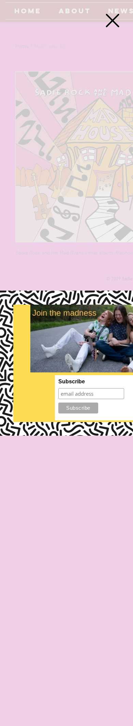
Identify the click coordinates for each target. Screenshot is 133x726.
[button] (112, 20)
